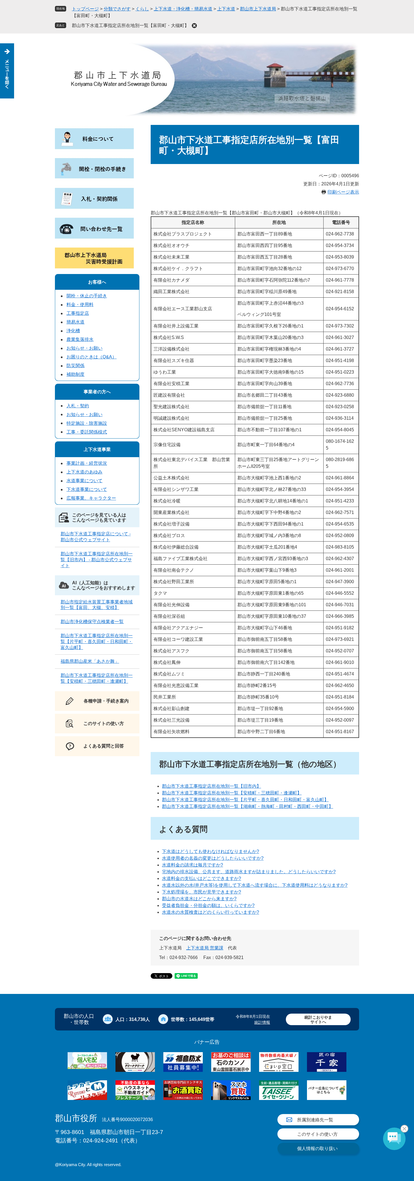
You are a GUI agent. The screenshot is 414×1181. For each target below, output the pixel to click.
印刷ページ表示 (343, 192)
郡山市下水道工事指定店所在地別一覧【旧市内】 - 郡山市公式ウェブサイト (97, 559)
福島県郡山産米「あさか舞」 (90, 661)
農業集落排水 (80, 339)
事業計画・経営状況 (86, 463)
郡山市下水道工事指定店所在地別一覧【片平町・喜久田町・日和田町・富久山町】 (245, 799)
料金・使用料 (80, 304)
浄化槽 (73, 330)
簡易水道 (75, 322)
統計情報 (262, 1022)
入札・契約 (77, 405)
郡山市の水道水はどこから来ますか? (199, 898)
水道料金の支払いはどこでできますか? (201, 878)
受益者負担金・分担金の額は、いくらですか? (208, 905)
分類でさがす (117, 8)
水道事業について (84, 480)
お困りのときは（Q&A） (91, 356)
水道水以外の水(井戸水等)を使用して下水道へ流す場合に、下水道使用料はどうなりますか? (255, 885)
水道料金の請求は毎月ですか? (192, 865)
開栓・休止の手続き (86, 295)
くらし (142, 8)
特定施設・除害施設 (86, 423)
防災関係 (75, 365)
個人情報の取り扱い (317, 1148)
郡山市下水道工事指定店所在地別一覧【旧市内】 (211, 786)
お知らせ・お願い (84, 348)
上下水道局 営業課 (204, 948)
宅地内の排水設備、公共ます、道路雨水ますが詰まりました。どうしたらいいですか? (249, 871)
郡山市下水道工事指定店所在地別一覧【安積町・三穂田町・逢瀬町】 (232, 793)
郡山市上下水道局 (258, 8)
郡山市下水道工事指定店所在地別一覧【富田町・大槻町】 (130, 25)
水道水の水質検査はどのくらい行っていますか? (210, 912)
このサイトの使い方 (317, 1134)
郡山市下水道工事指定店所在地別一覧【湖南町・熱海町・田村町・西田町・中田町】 (247, 806)
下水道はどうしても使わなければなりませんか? (210, 851)
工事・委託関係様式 (86, 432)
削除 (194, 25)
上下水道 (226, 8)
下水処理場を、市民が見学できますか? (201, 892)
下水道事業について (86, 489)
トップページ (85, 8)
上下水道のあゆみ (84, 472)
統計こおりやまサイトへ (318, 1019)
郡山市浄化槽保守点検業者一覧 (92, 621)
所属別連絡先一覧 (315, 1119)
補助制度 (75, 374)
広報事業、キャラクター (91, 498)
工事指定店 (77, 313)
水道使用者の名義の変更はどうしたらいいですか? (213, 858)
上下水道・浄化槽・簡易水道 (183, 8)
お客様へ (97, 282)
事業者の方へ (97, 391)
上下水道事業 (97, 449)
